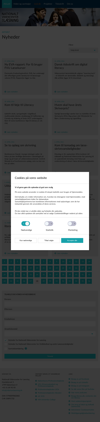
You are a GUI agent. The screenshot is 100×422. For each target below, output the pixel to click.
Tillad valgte (49, 240)
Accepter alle (72, 240)
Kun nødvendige (26, 240)
